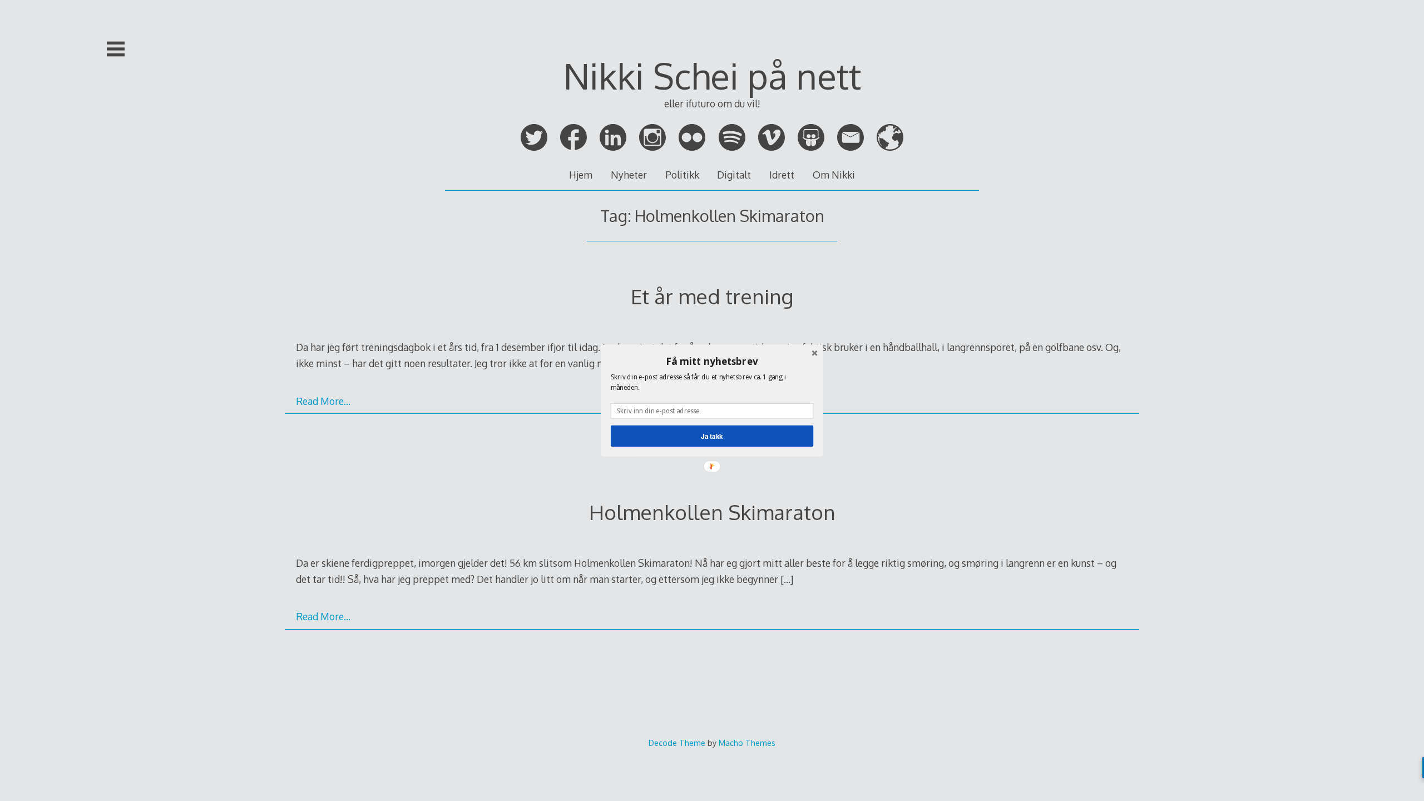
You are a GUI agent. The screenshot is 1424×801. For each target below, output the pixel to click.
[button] (712, 361)
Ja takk (712, 436)
